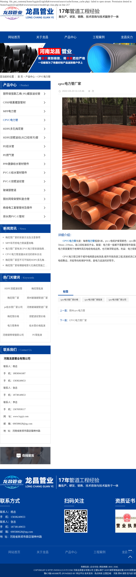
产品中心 (70, 37)
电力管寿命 (13, 325)
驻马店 (130, 573)
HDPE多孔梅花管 (13, 128)
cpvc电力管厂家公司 (117, 300)
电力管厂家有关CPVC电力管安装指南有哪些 (26, 248)
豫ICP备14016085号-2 (53, 573)
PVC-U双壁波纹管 (13, 181)
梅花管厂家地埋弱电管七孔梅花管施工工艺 (26, 265)
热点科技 (98, 573)
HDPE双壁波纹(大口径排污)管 (20, 137)
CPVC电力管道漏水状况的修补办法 (23, 254)
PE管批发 (37, 335)
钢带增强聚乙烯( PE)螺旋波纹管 (21, 93)
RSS (110, 567)
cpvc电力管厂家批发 (93, 300)
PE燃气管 (8, 155)
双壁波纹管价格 (37, 316)
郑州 (120, 573)
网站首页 (14, 37)
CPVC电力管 (43, 76)
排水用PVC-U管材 (13, 216)
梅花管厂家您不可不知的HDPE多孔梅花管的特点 (26, 260)
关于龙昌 (42, 37)
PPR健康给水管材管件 (16, 163)
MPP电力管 (9, 111)
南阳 (124, 573)
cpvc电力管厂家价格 (69, 300)
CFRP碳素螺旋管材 (14, 102)
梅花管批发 (37, 288)
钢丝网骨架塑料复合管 (16, 199)
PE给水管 (8, 146)
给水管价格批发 (37, 325)
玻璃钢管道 (9, 190)
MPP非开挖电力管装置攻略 (19, 243)
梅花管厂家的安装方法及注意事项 (22, 237)
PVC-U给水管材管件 (15, 172)
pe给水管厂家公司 (13, 307)
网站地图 (104, 567)
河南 (115, 573)
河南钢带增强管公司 (13, 335)
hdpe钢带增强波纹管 (114, 570)
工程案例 (99, 37)
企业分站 (94, 567)
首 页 (20, 76)
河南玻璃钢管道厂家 (37, 307)
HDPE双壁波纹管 (13, 288)
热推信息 (85, 567)
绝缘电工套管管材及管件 (17, 207)
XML (116, 567)
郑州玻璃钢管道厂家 (37, 298)
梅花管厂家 (13, 298)
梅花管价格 (13, 316)
